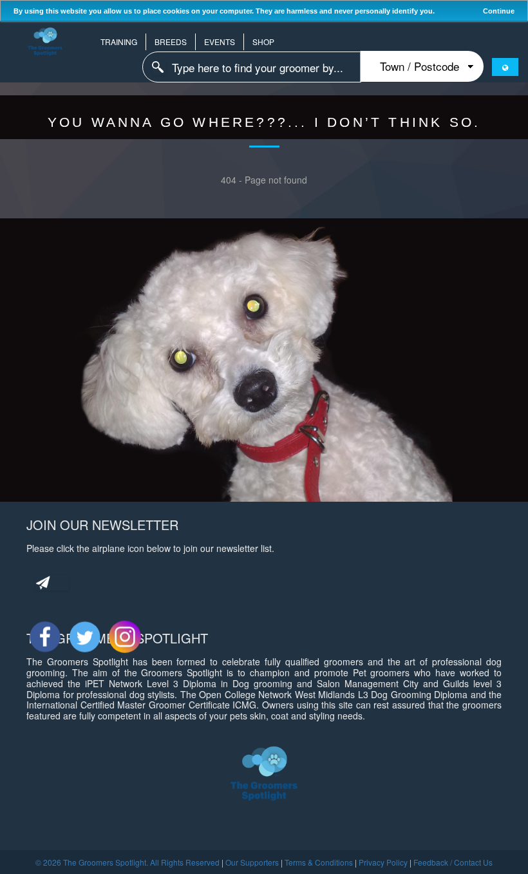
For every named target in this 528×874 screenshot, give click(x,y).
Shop (263, 41)
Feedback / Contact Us (453, 862)
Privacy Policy (383, 862)
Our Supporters (252, 862)
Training (118, 41)
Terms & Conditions (319, 862)
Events (219, 41)
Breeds (171, 41)
